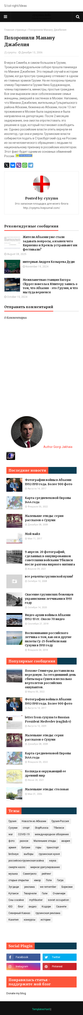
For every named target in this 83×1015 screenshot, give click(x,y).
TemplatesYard (41, 1009)
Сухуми (13, 827)
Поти (49, 880)
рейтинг (46, 873)
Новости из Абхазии (34, 821)
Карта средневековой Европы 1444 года (48, 500)
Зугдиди (14, 886)
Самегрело (29, 873)
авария (65, 840)
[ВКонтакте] (12, 165)
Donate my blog (16, 993)
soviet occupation (58, 900)
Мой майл (32, 534)
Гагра (60, 880)
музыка (13, 873)
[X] (6, 165)
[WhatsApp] (24, 165)
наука (52, 860)
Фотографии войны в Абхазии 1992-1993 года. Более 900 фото (48, 482)
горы (38, 847)
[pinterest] (60, 966)
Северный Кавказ (19, 913)
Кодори (46, 906)
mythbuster (36, 900)
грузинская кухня (49, 854)
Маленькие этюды (45, 840)
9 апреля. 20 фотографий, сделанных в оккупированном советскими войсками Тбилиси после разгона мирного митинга (50, 558)
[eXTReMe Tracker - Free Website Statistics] (10, 459)
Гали (44, 893)
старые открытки (19, 880)
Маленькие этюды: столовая (47, 789)
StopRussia (41, 827)
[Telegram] (30, 165)
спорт (26, 827)
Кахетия (14, 919)
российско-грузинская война (26, 860)
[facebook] (23, 957)
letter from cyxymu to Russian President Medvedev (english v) (48, 719)
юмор (37, 880)
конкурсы (29, 919)
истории (45, 919)
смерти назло (17, 867)
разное (24, 840)
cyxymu (11, 52)
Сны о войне (16, 900)
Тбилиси (59, 827)
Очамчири (59, 893)
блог (20, 906)
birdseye (14, 854)
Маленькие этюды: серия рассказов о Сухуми (44, 518)
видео (32, 906)
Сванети (61, 906)
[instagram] (23, 966)
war (11, 834)
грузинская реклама (48, 913)
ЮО (11, 906)
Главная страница (15, 29)
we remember (48, 886)
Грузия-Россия (60, 821)
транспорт (53, 847)
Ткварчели (30, 893)
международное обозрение (52, 834)
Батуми (25, 847)
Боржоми (67, 886)
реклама (29, 886)
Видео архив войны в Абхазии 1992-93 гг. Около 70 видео (47, 617)
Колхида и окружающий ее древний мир (45, 773)
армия (12, 847)
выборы (28, 854)
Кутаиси (14, 893)
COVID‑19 (24, 834)
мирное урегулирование (45, 867)
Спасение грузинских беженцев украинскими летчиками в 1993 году (49, 599)
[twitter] (60, 957)
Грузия (12, 821)
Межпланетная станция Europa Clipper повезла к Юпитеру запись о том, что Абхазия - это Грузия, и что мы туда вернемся (50, 286)
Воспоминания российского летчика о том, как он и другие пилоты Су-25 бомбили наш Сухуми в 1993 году (48, 639)
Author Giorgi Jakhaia (57, 447)
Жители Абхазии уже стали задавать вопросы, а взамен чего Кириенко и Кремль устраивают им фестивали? (50, 243)
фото (11, 840)
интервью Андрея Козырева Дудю (49, 262)
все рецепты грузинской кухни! (49, 576)
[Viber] (18, 165)
